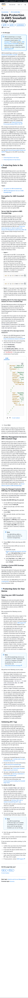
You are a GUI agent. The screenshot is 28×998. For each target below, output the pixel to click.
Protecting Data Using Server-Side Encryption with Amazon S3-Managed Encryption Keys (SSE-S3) (13, 228)
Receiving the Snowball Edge (13, 764)
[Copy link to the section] (2, 165)
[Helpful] (7, 418)
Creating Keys (5, 581)
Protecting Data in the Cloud (11, 157)
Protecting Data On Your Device (12, 159)
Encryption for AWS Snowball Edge (13, 188)
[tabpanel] (15, 391)
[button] (6, 32)
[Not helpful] (10, 418)
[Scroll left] (8, 4)
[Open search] (25, 4)
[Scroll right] (21, 4)
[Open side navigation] (2, 8)
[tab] (6, 358)
